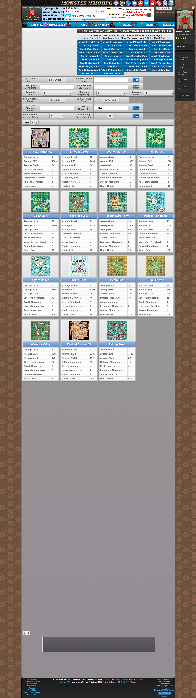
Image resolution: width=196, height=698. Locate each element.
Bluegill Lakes (79, 151)
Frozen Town (79, 280)
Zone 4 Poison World (137, 45)
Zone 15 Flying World (89, 66)
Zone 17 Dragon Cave (112, 70)
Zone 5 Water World (89, 49)
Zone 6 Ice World (137, 49)
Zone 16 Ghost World (137, 66)
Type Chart (32, 690)
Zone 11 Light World (89, 59)
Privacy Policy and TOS (112, 682)
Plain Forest (156, 151)
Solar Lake (41, 215)
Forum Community (164, 679)
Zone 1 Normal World (89, 42)
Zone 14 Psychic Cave (161, 63)
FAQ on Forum (32, 694)
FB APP (126, 682)
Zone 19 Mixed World (89, 73)
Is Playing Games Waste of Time (32, 18)
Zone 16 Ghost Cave (161, 66)
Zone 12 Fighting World (136, 59)
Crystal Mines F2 (41, 151)
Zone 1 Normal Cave (112, 42)
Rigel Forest (156, 280)
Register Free (164, 681)
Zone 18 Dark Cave (161, 70)
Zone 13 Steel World (89, 63)
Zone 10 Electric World (136, 56)
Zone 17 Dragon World (89, 70)
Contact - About (110, 679)
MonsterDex (32, 686)
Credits (133, 682)
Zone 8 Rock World (137, 52)
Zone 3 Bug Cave (113, 45)
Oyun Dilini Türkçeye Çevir (32, 9)
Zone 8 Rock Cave (161, 52)
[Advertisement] (98, 14)
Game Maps (32, 684)
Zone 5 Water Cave (112, 49)
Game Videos (164, 684)
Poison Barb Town (117, 215)
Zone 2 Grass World (136, 42)
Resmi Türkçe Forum (164, 686)
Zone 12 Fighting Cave (161, 59)
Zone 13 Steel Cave (113, 63)
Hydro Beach (40, 280)
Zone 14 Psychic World (137, 63)
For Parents (32, 679)
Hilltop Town (117, 344)
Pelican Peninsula (155, 215)
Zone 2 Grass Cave (161, 42)
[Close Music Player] (193, 8)
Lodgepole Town (117, 151)
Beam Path (117, 280)
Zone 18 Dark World (136, 70)
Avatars (32, 688)
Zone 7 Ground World (89, 52)
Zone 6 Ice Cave (161, 49)
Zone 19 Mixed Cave (112, 73)
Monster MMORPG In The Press (130, 679)
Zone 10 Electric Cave (161, 56)
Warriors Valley (41, 344)
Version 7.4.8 (164, 8)
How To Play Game (32, 692)
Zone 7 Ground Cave (112, 52)
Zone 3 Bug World (89, 45)
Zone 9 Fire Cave (113, 56)
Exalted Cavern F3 (79, 344)
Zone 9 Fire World (89, 56)
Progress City (79, 215)
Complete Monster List (32, 681)
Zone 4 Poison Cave (161, 45)
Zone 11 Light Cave (113, 59)
